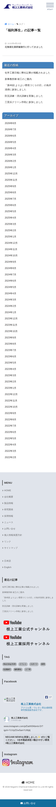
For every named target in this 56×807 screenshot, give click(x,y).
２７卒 (28, 669)
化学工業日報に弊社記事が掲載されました (27, 72)
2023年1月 (10, 388)
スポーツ (33, 664)
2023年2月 (10, 381)
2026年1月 (10, 167)
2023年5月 (10, 362)
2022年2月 (10, 457)
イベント (23, 664)
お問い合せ (9, 529)
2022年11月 (11, 400)
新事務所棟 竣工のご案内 (18, 79)
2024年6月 (10, 280)
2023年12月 (11, 318)
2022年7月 (10, 425)
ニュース (8, 522)
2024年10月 (11, 255)
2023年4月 (10, 369)
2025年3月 (10, 224)
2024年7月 (10, 274)
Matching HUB (9, 664)
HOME (7, 490)
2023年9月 (10, 337)
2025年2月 (10, 230)
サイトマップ (11, 548)
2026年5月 (10, 142)
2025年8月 (10, 192)
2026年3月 (10, 154)
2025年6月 (10, 205)
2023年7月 (10, 350)
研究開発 (8, 509)
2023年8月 (10, 344)
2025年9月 (10, 186)
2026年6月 (10, 135)
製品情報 (8, 503)
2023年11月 (11, 325)
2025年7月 (10, 199)
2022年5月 (10, 438)
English (7, 567)
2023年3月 (10, 375)
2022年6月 (10, 432)
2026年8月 (10, 123)
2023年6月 (10, 356)
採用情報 (8, 516)
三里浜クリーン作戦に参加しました (24, 102)
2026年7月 (10, 129)
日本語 (7, 561)
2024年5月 (10, 287)
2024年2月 (10, 306)
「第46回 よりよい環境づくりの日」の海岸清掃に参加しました (28, 87)
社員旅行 (7, 669)
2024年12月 (11, 243)
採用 (43, 664)
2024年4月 (10, 293)
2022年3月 (10, 451)
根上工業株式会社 (19, 718)
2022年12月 (11, 394)
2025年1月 (10, 236)
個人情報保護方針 (13, 535)
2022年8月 (10, 419)
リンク (7, 541)
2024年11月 (11, 249)
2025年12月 (11, 173)
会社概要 (8, 497)
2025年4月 (10, 217)
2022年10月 (11, 407)
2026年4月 (10, 148)
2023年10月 (11, 331)
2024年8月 (10, 268)
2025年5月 (10, 211)
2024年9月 (10, 262)
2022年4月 (10, 444)
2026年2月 (10, 161)
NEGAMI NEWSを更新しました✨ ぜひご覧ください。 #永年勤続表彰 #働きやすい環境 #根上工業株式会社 (27, 740)
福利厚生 (18, 669)
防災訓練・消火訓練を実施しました (24, 96)
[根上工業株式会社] (10, 699)
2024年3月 (10, 299)
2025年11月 (11, 180)
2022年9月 (10, 413)
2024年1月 (10, 312)
